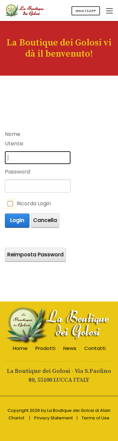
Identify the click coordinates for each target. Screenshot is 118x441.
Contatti (95, 348)
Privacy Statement (53, 418)
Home (20, 348)
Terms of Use (95, 418)
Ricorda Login (34, 203)
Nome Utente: (14, 138)
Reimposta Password (35, 254)
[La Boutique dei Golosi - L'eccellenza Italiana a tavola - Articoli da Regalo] (25, 10)
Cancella (45, 220)
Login (17, 220)
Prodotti (45, 348)
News (69, 348)
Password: (16, 171)
